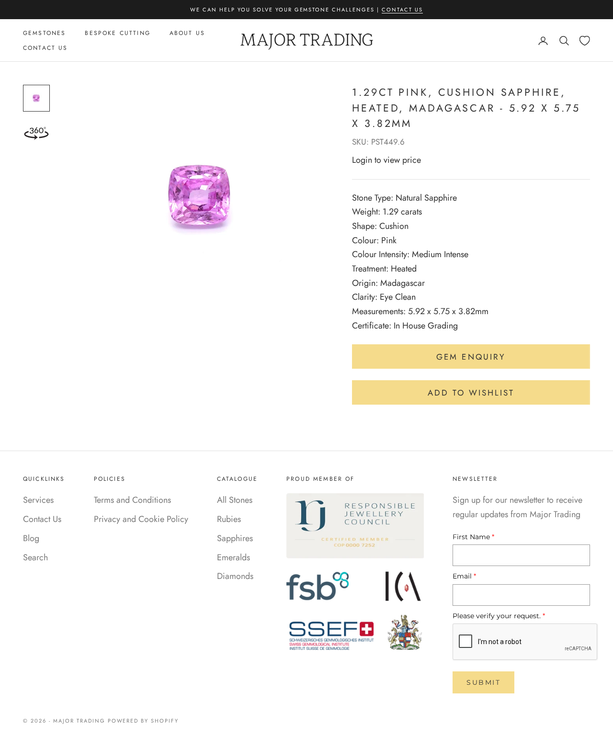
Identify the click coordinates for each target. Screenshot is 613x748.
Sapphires (235, 538)
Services (38, 500)
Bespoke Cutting (117, 33)
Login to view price (386, 160)
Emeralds (233, 557)
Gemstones (44, 33)
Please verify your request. (499, 616)
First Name (473, 537)
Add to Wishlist (471, 392)
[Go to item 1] (36, 98)
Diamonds (235, 576)
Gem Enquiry (471, 357)
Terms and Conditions (132, 500)
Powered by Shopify (143, 721)
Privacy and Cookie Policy (141, 519)
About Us (187, 33)
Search (35, 557)
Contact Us (402, 9)
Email (464, 576)
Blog (31, 538)
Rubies (229, 519)
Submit (483, 682)
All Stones (234, 500)
